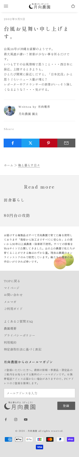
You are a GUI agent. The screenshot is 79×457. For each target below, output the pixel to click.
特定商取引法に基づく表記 (22, 349)
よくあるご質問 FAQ (18, 321)
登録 (66, 406)
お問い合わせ (13, 294)
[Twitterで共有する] (30, 143)
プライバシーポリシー (19, 335)
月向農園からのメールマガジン (28, 362)
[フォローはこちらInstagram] (16, 419)
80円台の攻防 (17, 215)
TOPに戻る (12, 281)
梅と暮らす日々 (29, 165)
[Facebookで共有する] (12, 143)
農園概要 (10, 328)
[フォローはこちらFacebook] (6, 419)
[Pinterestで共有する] (48, 143)
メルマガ (10, 301)
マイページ (12, 287)
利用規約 (10, 342)
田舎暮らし (14, 200)
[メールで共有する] (66, 143)
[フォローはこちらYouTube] (26, 419)
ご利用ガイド (13, 308)
